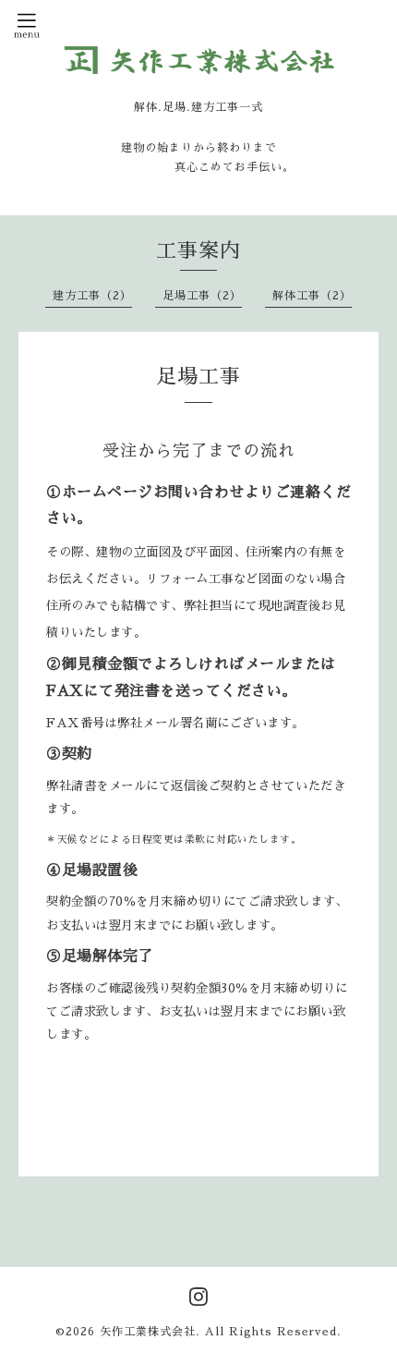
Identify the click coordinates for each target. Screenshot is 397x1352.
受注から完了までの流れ (198, 451)
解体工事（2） (312, 295)
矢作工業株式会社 (148, 1331)
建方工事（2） (92, 295)
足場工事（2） (202, 295)
